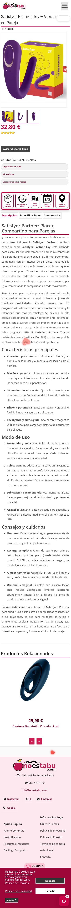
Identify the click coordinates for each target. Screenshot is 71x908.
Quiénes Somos (49, 824)
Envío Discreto (12, 837)
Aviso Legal (46, 850)
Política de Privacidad (52, 830)
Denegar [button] (50, 880)
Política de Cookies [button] (17, 883)
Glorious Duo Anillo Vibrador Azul (35, 726)
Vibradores (8, 174)
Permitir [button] (50, 891)
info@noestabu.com (35, 790)
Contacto (45, 857)
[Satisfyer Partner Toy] (34, 69)
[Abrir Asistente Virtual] (64, 901)
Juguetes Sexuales (12, 166)
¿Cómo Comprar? (14, 830)
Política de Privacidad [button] (18, 891)
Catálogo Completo (15, 850)
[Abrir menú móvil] (64, 6)
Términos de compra (52, 843)
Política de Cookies (51, 837)
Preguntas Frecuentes (16, 843)
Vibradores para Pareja (14, 182)
